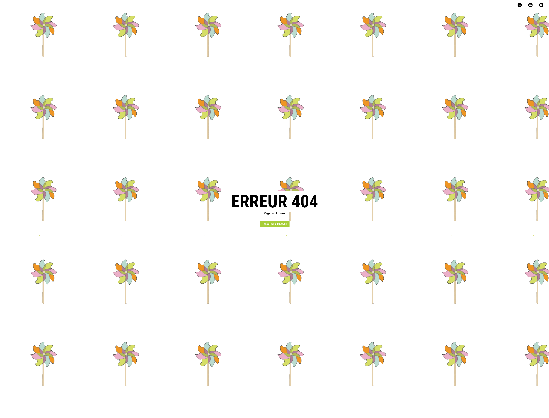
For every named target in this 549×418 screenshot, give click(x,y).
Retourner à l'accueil (274, 223)
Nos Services (241, 5)
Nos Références (261, 5)
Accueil (225, 5)
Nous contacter (296, 5)
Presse (278, 5)
